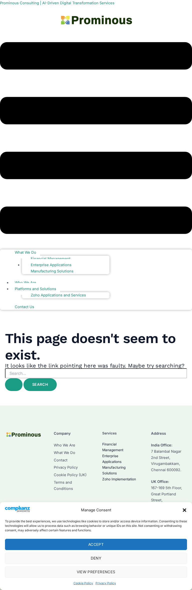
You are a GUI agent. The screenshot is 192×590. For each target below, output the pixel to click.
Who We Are (64, 445)
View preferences (96, 572)
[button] (184, 510)
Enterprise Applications (51, 265)
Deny (96, 558)
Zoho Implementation (119, 479)
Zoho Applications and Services (58, 295)
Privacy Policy (106, 583)
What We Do (25, 252)
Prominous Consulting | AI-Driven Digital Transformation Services (57, 3)
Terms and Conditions (63, 485)
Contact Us (24, 307)
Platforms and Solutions (35, 289)
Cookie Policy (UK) (70, 475)
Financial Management (50, 258)
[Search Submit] (13, 384)
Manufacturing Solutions (52, 271)
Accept (96, 544)
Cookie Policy (83, 583)
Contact (61, 460)
